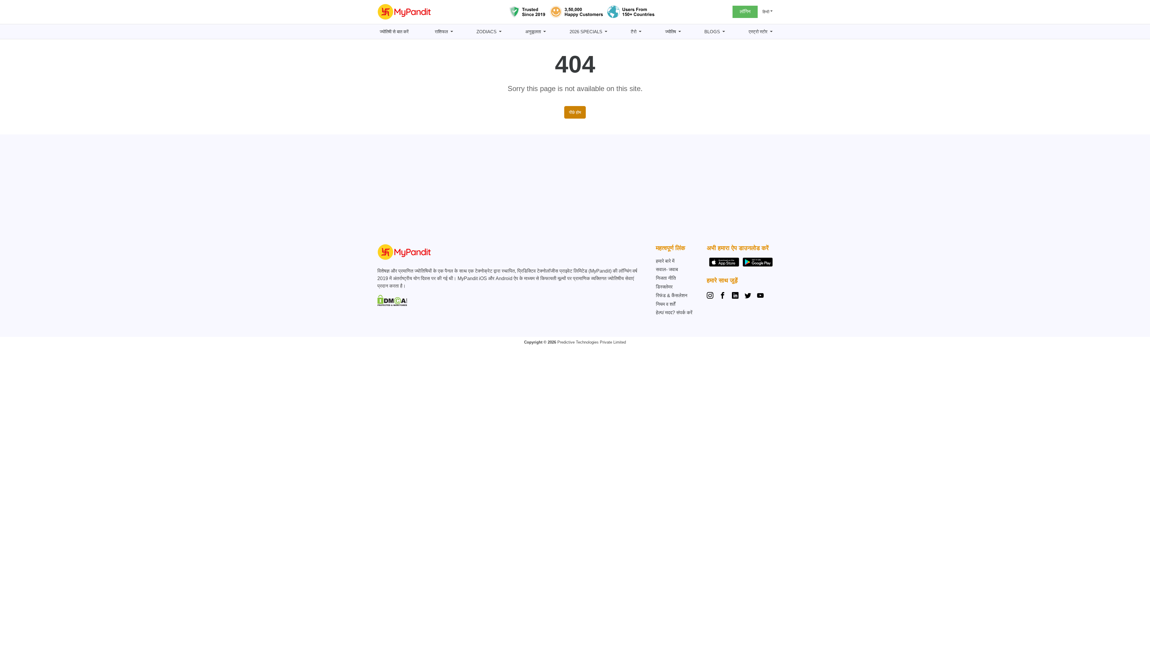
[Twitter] (747, 296)
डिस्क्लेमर (664, 286)
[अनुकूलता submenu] (544, 31)
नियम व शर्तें (665, 304)
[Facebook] (722, 296)
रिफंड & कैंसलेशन (671, 295)
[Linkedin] (735, 296)
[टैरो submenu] (640, 31)
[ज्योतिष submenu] (679, 31)
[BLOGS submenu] (723, 31)
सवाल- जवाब (667, 269)
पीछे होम (575, 112)
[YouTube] (760, 296)
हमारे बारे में (665, 261)
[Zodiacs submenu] (500, 31)
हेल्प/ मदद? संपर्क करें (674, 312)
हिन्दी (765, 12)
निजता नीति (666, 278)
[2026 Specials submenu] (606, 31)
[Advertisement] (573, 191)
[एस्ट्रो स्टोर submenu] (771, 31)
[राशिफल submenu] (451, 31)
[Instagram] (711, 296)
